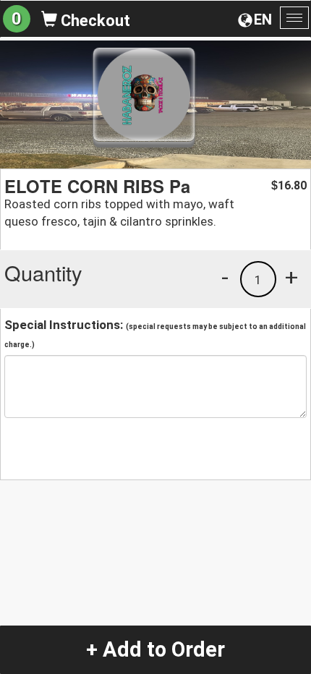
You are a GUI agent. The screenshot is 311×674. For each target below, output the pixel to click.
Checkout (93, 21)
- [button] (225, 277)
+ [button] (291, 277)
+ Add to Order (155, 649)
